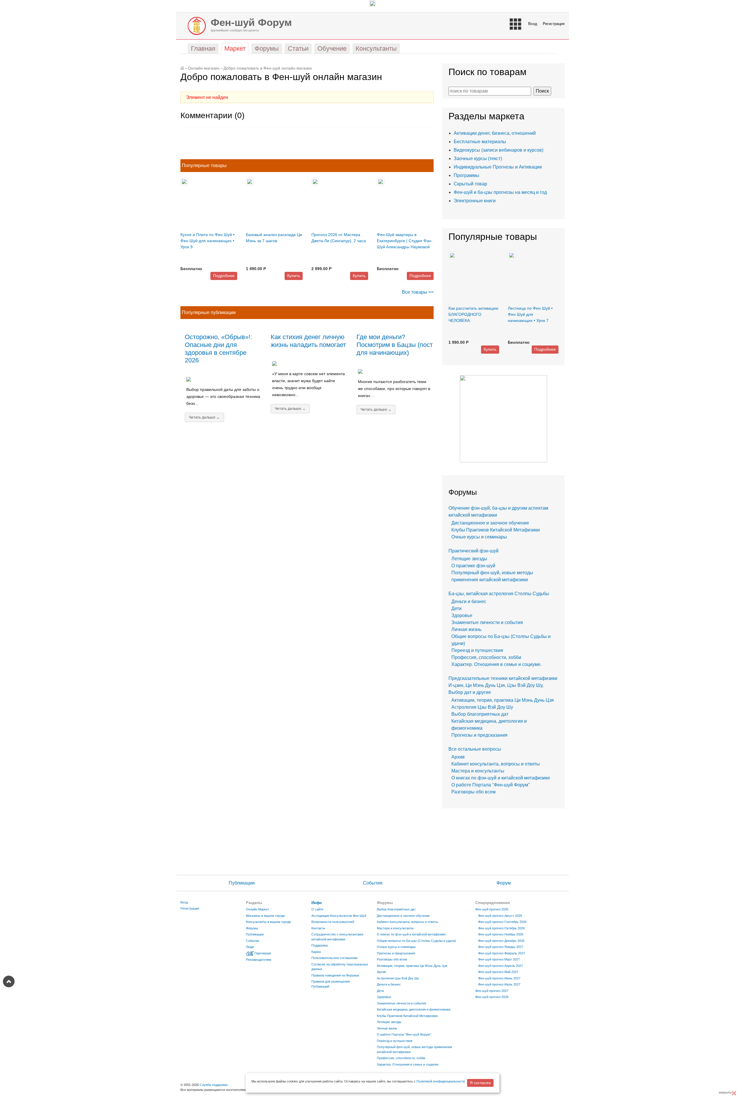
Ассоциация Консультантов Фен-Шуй (338, 915)
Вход (532, 24)
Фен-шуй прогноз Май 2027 (498, 972)
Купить (293, 275)
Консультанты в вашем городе (268, 922)
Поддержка (319, 945)
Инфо (316, 903)
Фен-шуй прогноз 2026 (491, 909)
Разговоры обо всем (473, 791)
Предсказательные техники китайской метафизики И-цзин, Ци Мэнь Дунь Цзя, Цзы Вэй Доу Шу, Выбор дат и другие (502, 685)
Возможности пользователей (332, 922)
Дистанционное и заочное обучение (490, 522)
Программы (466, 175)
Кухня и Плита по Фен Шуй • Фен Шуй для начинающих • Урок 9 (207, 240)
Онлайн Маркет (257, 909)
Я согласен (480, 1082)
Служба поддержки (214, 1085)
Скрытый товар (470, 183)
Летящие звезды (469, 558)
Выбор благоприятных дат (479, 714)
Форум (503, 882)
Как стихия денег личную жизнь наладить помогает (308, 340)
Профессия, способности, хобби (486, 657)
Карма (316, 952)
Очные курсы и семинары (479, 536)
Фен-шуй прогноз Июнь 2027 (499, 978)
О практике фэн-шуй (473, 565)
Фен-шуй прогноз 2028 (491, 997)
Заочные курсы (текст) (478, 158)
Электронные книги (475, 200)
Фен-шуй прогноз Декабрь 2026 (501, 940)
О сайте (317, 909)
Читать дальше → (204, 417)
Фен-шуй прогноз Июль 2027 (499, 984)
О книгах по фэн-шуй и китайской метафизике (500, 777)
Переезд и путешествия (477, 650)
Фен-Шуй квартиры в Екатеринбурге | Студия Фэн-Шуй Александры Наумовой (404, 240)
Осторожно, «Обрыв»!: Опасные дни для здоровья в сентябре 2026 (218, 348)
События (372, 882)
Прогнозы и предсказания (479, 735)
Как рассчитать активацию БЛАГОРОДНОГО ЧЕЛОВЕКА (473, 314)
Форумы (252, 928)
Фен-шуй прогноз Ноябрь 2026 (500, 934)
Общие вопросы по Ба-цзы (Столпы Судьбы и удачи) (416, 940)
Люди (250, 947)
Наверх (9, 981)
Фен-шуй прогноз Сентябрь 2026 (502, 922)
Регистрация (554, 24)
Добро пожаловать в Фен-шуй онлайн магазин (268, 68)
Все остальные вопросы (474, 749)
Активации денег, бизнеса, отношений (495, 133)
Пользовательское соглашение (334, 958)
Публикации (242, 882)
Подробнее (224, 275)
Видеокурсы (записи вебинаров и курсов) (498, 150)
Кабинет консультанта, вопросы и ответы (495, 763)
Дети (456, 608)
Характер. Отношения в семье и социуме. (496, 664)
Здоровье (461, 615)
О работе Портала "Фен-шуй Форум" (490, 784)
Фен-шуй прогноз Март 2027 (499, 959)
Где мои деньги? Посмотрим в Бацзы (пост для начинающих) (394, 344)
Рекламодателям (258, 959)
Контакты (318, 928)
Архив (458, 756)
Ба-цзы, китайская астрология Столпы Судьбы (498, 593)
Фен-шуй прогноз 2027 (491, 991)
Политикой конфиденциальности (440, 1081)
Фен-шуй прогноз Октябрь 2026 (501, 928)
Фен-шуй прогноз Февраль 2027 (501, 953)
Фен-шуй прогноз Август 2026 (500, 915)
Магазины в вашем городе (265, 915)
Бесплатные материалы (480, 141)
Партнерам (262, 953)
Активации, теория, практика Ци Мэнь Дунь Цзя (502, 700)
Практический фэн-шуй (473, 550)
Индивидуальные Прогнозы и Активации (498, 166)
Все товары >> (418, 292)
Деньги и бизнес (468, 601)
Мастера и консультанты (477, 770)
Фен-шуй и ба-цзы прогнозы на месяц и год (500, 192)
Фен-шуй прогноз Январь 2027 (500, 947)
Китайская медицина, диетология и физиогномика (413, 1009)
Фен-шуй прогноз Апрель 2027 (500, 965)
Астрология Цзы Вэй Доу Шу (482, 707)
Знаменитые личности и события (487, 622)
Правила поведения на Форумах (335, 975)
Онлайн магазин (203, 68)
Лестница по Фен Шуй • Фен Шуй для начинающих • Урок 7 (530, 314)
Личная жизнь (466, 629)
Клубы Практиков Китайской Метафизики (495, 529)
